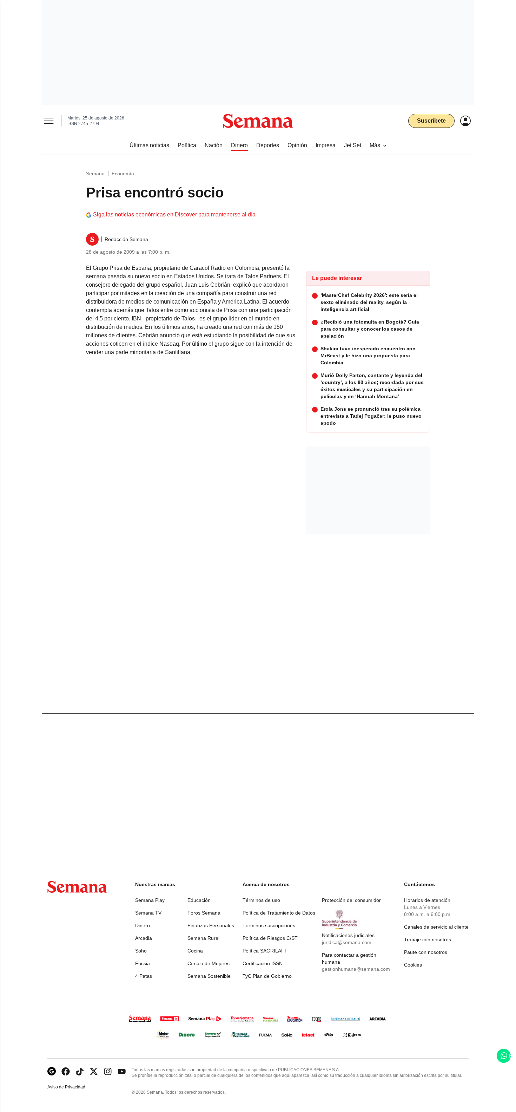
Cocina (195, 951)
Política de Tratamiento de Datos (279, 913)
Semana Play (150, 900)
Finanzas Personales (210, 925)
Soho (141, 951)
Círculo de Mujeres (208, 963)
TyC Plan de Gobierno (267, 976)
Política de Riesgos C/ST (270, 938)
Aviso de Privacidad (73, 1087)
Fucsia (142, 963)
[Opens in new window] (65, 1071)
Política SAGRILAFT (265, 951)
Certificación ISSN (263, 963)
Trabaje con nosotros (427, 939)
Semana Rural (203, 938)
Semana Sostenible (209, 976)
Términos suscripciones (269, 925)
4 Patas (143, 976)
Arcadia (143, 938)
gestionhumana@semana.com (356, 969)
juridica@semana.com (346, 942)
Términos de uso (261, 900)
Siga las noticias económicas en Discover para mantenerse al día (174, 214)
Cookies (413, 965)
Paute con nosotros (425, 952)
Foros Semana (203, 913)
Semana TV (148, 913)
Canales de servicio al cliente (436, 927)
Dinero (142, 925)
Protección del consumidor (351, 900)
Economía (123, 173)
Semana (95, 173)
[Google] (51, 1071)
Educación (199, 900)
